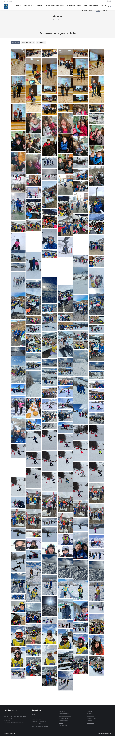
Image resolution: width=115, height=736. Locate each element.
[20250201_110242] (96, 366)
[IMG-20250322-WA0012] (65, 247)
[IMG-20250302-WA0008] (18, 636)
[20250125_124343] (33, 347)
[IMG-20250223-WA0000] (18, 606)
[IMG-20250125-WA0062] (80, 524)
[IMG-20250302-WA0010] (80, 644)
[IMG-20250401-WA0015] (49, 109)
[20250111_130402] (49, 308)
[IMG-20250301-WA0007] (65, 624)
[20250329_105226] (49, 194)
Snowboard (89, 711)
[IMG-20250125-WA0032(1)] (49, 504)
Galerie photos (90, 723)
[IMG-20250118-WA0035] (18, 429)
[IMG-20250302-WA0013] (49, 655)
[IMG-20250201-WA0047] (49, 585)
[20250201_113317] (49, 372)
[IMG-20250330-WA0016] (33, 164)
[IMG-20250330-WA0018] (96, 155)
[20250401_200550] (18, 117)
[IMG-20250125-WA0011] (80, 451)
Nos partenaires (90, 716)
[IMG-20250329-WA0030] (80, 162)
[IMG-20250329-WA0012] (33, 192)
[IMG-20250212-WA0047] (65, 609)
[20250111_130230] (33, 284)
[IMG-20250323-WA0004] (33, 209)
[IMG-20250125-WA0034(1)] (65, 502)
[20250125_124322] (80, 344)
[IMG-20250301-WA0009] (80, 627)
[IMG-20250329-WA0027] (49, 174)
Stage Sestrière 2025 (28, 42)
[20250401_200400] (80, 99)
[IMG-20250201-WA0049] (80, 590)
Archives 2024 (41, 42)
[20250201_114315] (96, 375)
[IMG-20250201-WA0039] (96, 571)
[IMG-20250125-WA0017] (33, 459)
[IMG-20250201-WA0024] (18, 545)
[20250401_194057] (80, 71)
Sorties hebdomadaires (37, 719)
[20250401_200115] (49, 99)
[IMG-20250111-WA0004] (49, 392)
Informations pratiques (37, 716)
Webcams (89, 720)
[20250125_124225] (49, 345)
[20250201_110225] (49, 363)
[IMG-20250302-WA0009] (65, 639)
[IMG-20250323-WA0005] (65, 206)
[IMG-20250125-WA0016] (65, 461)
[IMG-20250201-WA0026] (65, 551)
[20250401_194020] (49, 71)
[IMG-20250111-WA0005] (96, 394)
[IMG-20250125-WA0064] (49, 534)
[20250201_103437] (33, 357)
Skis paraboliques (63, 725)
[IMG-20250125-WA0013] (18, 451)
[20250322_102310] (49, 267)
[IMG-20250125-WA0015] (49, 461)
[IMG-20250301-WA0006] (49, 620)
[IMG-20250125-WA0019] (18, 467)
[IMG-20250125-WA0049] (33, 519)
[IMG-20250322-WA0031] (33, 225)
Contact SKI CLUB (91, 718)
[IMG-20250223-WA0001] (96, 607)
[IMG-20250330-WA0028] (33, 123)
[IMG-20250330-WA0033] (80, 109)
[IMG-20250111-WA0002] (18, 389)
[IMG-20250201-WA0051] (33, 592)
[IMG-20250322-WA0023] (96, 245)
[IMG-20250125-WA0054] (65, 523)
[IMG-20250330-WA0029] (96, 118)
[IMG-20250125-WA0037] (18, 502)
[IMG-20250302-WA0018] (33, 666)
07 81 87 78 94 (9, 1)
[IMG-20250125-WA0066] (33, 533)
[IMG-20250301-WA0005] (96, 624)
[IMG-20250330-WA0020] (80, 146)
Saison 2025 (15, 42)
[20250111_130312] (18, 305)
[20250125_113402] (49, 326)
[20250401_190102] (80, 53)
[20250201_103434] (80, 363)
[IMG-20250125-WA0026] (18, 486)
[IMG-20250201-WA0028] (96, 554)
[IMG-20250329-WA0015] (80, 203)
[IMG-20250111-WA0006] (18, 406)
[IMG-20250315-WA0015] (96, 278)
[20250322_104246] (18, 267)
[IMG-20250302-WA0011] (96, 645)
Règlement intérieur (63, 718)
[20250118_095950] (49, 317)
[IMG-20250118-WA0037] (65, 427)
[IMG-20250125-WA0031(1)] (33, 499)
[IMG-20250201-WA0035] (18, 562)
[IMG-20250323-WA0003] (49, 218)
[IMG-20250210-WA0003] (49, 606)
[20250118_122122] (96, 320)
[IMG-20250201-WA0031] (33, 555)
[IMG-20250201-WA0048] (65, 588)
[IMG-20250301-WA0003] (33, 613)
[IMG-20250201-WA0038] (80, 570)
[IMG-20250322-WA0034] (33, 241)
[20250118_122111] (33, 320)
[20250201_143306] (80, 390)
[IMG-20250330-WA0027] (49, 126)
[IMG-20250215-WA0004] (80, 611)
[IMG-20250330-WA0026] (80, 126)
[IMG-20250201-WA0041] (33, 572)
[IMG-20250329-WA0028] (96, 176)
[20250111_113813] (49, 290)
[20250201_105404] (65, 362)
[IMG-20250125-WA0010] (65, 442)
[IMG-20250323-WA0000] (96, 224)
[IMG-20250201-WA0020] (96, 541)
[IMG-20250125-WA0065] (18, 533)
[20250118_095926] (65, 317)
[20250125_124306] (96, 347)
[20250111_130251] (33, 301)
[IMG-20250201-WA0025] (49, 548)
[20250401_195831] (80, 89)
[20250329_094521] (18, 206)
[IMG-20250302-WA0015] (65, 660)
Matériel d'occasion (63, 720)
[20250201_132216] (65, 381)
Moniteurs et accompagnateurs (39, 721)
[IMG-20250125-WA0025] (65, 482)
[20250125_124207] (80, 335)
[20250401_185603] (49, 53)
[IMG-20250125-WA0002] (96, 433)
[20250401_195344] (49, 89)
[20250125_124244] (33, 338)
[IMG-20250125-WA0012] (96, 451)
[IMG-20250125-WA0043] (96, 514)
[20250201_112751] (33, 366)
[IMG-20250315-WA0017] (80, 261)
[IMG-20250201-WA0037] (65, 568)
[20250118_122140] (65, 326)
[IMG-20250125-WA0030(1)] (96, 493)
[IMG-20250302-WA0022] (65, 680)
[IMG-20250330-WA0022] (49, 146)
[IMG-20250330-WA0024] (18, 141)
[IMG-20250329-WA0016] (65, 185)
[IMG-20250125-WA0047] (18, 518)
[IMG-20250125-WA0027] (80, 491)
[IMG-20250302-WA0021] (18, 673)
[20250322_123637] (18, 257)
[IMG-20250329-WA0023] (33, 180)
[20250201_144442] (96, 384)
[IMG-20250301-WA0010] (33, 634)
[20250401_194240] (65, 89)
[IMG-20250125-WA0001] (80, 432)
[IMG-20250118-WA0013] (65, 415)
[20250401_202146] (96, 108)
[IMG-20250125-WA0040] (80, 508)
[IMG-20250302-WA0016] (80, 664)
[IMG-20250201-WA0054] (18, 597)
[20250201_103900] (18, 369)
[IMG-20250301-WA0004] (18, 619)
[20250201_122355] (33, 384)
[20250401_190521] (33, 71)
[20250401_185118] (33, 53)
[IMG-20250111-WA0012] (49, 404)
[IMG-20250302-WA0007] (49, 634)
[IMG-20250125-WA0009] (33, 441)
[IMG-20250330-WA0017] (18, 162)
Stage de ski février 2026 (65, 716)
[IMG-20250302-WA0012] (33, 650)
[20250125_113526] (96, 329)
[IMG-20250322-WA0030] (65, 226)
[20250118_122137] (18, 333)
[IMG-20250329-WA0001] (80, 186)
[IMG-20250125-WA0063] (96, 529)
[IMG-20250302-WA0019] (49, 676)
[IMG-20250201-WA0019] (65, 539)
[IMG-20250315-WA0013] (18, 282)
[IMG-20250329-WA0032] (49, 162)
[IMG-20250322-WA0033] (49, 239)
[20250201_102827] (18, 351)
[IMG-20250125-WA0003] (49, 440)
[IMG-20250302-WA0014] (18, 657)
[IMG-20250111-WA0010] (33, 408)
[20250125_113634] (65, 344)
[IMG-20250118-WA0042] (49, 426)
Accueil (33, 714)
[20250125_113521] (33, 329)
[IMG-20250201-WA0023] (33, 543)
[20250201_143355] (49, 381)
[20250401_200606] (65, 108)
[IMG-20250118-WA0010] (80, 414)
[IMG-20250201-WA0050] (96, 591)
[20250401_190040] (65, 62)
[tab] (15, 42)
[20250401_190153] (96, 62)
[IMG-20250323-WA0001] (80, 224)
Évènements (62, 711)
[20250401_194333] (96, 89)
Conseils (61, 723)
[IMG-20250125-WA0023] (49, 481)
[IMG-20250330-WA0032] (65, 123)
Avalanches (90, 713)
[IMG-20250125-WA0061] (49, 522)
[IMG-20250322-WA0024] (80, 245)
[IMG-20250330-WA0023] (33, 143)
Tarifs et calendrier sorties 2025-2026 (40, 726)
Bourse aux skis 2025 (37, 723)
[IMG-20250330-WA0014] (65, 164)
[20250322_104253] (80, 280)
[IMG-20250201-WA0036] (49, 564)
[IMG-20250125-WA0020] (80, 472)
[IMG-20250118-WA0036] (33, 424)
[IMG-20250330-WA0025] (96, 135)
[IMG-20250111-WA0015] (96, 406)
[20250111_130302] (96, 301)
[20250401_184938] (18, 62)
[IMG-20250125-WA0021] (96, 472)
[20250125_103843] (80, 326)
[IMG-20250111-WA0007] (65, 403)
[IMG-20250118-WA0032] (96, 418)
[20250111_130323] (80, 308)
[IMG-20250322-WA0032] (18, 226)
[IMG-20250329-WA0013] (96, 200)
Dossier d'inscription (64, 713)
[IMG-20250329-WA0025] (80, 174)
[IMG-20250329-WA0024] (18, 178)
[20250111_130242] (65, 298)
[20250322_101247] (65, 271)
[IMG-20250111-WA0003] (65, 391)
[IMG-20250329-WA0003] (18, 188)
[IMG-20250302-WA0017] (96, 666)
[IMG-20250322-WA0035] (18, 243)
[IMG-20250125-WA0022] (33, 478)
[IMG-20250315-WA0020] (96, 261)
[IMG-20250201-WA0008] (80, 545)
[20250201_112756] (65, 371)
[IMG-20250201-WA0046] (18, 583)
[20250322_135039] (33, 265)
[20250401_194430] (33, 98)
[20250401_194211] (18, 89)
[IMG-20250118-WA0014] (49, 416)
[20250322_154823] (49, 254)
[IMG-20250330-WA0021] (65, 143)
